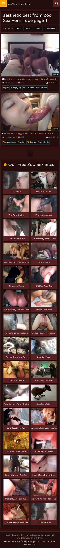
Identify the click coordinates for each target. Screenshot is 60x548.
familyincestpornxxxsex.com (35, 541)
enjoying (16, 88)
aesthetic (42, 88)
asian (22, 142)
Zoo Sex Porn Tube (19, 4)
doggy (32, 142)
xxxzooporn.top (12, 541)
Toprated (49, 28)
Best (19, 28)
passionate (10, 142)
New (28, 28)
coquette (29, 88)
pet (6, 88)
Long (37, 28)
